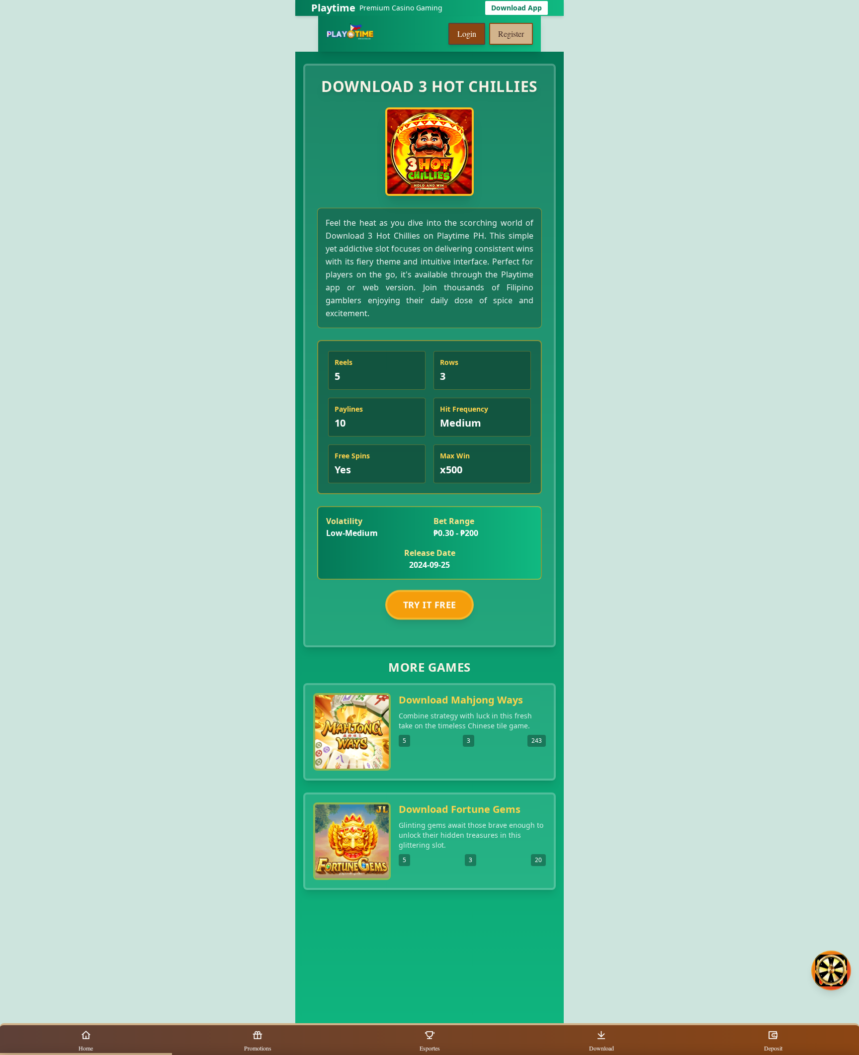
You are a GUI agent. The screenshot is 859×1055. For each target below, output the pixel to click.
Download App (516, 7)
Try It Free (429, 603)
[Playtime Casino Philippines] (350, 34)
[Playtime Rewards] (831, 970)
